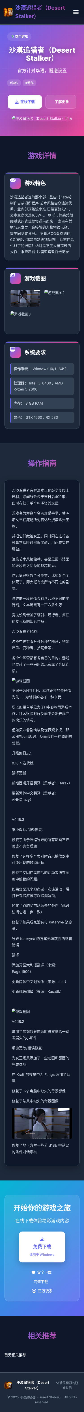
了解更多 (62, 101)
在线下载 (27, 101)
